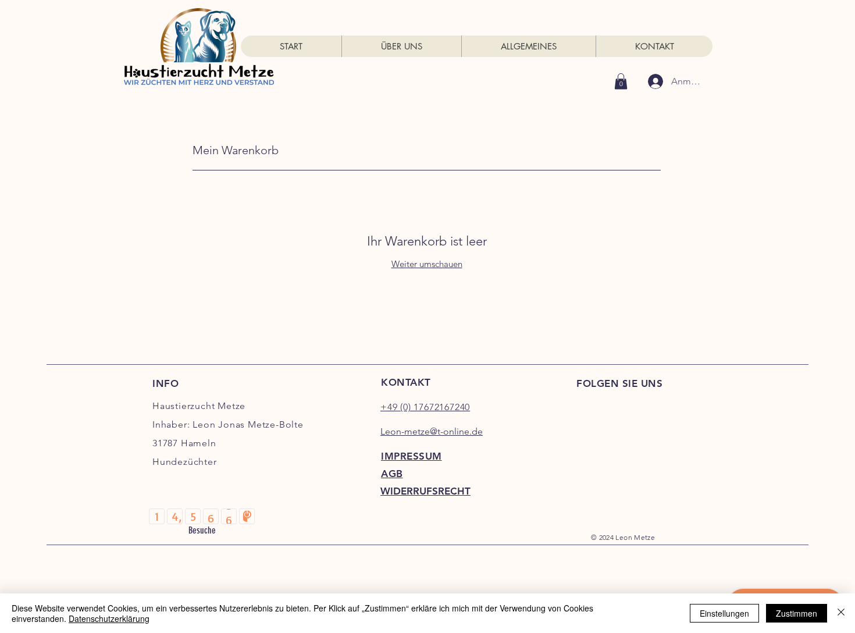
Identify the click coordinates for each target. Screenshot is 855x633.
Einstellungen (724, 613)
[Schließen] (841, 613)
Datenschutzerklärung (109, 618)
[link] (621, 81)
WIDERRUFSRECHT (425, 491)
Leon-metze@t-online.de (431, 431)
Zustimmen (796, 613)
